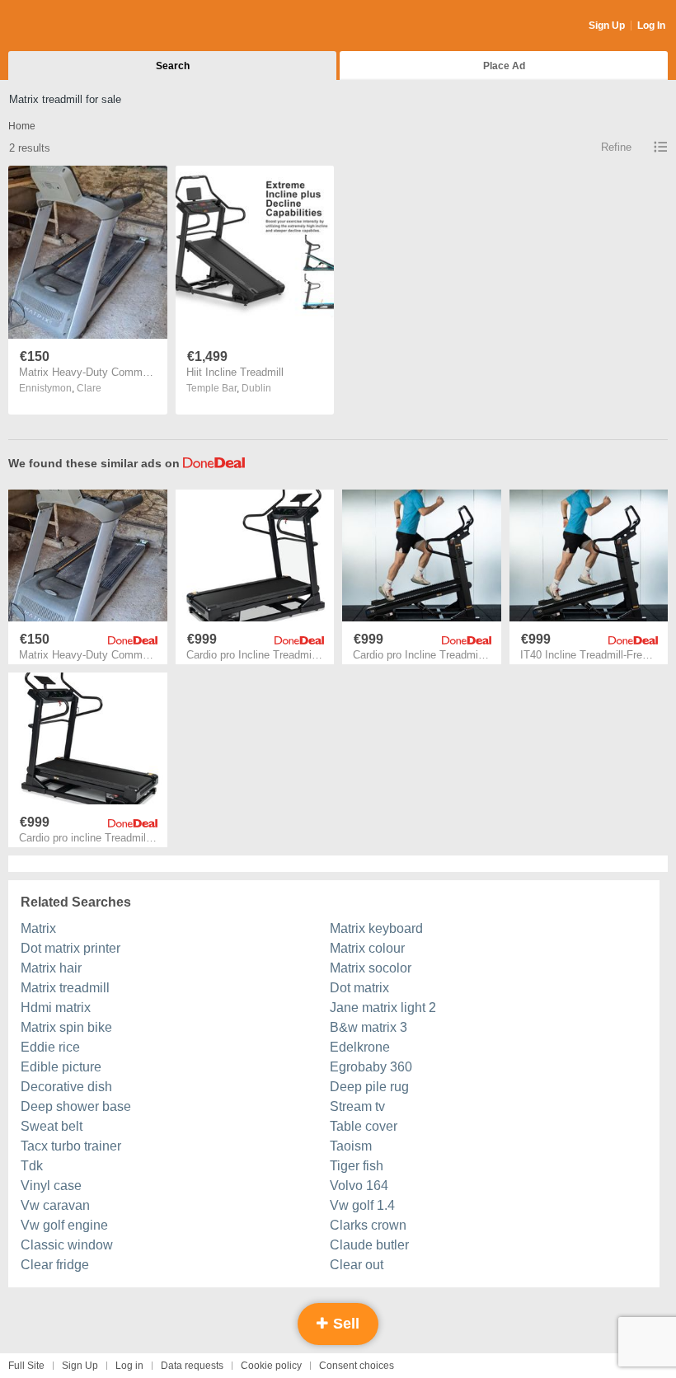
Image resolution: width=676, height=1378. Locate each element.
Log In (651, 25)
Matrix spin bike (66, 1027)
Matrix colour (367, 948)
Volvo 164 (359, 1186)
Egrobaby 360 (371, 1067)
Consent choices (356, 1365)
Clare (89, 388)
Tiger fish (356, 1166)
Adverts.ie (73, 26)
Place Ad (504, 66)
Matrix (38, 928)
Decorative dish (66, 1087)
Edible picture (61, 1067)
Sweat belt (51, 1126)
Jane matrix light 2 (383, 1008)
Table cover (363, 1126)
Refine (616, 147)
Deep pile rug (369, 1087)
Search (173, 66)
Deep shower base (76, 1106)
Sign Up (607, 25)
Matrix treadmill (65, 988)
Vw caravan (55, 1205)
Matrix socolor (370, 968)
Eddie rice (50, 1047)
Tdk (32, 1166)
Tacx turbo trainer (71, 1146)
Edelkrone (360, 1047)
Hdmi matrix (56, 1008)
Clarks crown (368, 1225)
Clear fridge (55, 1265)
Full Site (26, 1365)
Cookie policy (271, 1365)
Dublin (256, 388)
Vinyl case (51, 1186)
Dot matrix (359, 988)
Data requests (192, 1365)
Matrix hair (51, 968)
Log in (129, 1365)
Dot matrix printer (70, 948)
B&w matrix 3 (368, 1027)
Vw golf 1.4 (362, 1205)
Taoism (351, 1146)
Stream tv (357, 1106)
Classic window (67, 1245)
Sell (344, 1323)
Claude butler (369, 1245)
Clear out (356, 1265)
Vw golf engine (64, 1225)
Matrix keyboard (376, 928)
